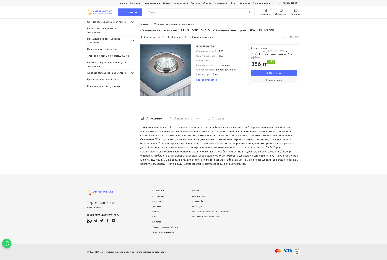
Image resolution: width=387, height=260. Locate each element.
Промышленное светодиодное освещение (103, 40)
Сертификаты (180, 3)
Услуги (166, 3)
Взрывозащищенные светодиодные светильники (106, 64)
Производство (152, 3)
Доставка (135, 3)
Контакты (244, 3)
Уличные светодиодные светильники (106, 22)
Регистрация (196, 206)
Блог (233, 3)
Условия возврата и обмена (165, 226)
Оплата (195, 3)
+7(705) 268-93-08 (100, 203)
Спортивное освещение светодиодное (108, 55)
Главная (122, 3)
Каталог (133, 12)
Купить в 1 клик (274, 80)
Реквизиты (157, 201)
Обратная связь (198, 196)
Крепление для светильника (102, 79)
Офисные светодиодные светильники (174, 24)
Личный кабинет (262, 3)
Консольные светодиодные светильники (101, 30)
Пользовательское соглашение (205, 216)
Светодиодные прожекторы (102, 49)
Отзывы (207, 3)
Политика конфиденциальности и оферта (209, 211)
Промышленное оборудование (103, 86)
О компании (221, 3)
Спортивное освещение (163, 231)
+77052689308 (289, 3)
